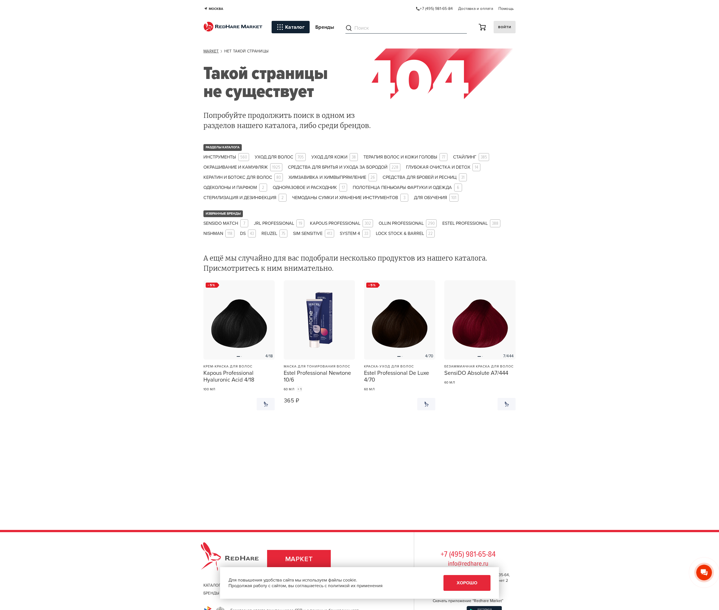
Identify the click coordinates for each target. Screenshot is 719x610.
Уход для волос (279, 157)
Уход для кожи (333, 157)
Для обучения (435, 198)
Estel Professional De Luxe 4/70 (396, 376)
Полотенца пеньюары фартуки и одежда (406, 188)
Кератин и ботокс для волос (242, 177)
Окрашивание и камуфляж (241, 167)
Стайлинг (470, 157)
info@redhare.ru (468, 564)
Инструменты (225, 157)
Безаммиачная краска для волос (479, 366)
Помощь (506, 8)
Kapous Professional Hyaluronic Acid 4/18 (228, 376)
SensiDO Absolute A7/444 (476, 373)
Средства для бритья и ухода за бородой (343, 167)
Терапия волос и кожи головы (404, 157)
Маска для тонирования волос (317, 366)
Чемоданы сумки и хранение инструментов (348, 198)
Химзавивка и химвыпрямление (332, 177)
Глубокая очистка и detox (442, 167)
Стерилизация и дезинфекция (243, 198)
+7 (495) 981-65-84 (468, 555)
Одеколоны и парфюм (233, 188)
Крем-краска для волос (227, 366)
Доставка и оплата (475, 8)
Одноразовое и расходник (309, 188)
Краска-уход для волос (389, 366)
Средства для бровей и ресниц (424, 177)
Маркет (299, 559)
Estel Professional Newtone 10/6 (317, 376)
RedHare (235, 559)
